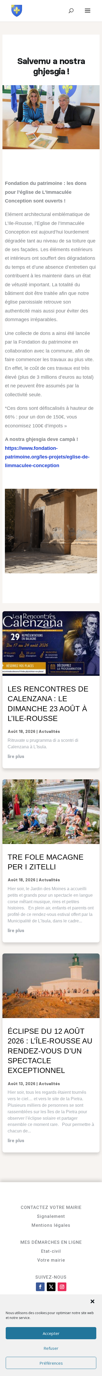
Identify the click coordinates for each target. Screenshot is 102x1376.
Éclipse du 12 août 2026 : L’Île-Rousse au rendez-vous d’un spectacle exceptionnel (50, 1051)
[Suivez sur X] (51, 1286)
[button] (93, 1302)
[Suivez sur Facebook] (40, 1286)
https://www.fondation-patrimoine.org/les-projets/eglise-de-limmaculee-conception (47, 457)
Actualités (49, 732)
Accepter (51, 1333)
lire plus (16, 757)
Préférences (51, 1363)
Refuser (51, 1348)
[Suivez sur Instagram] (62, 1286)
